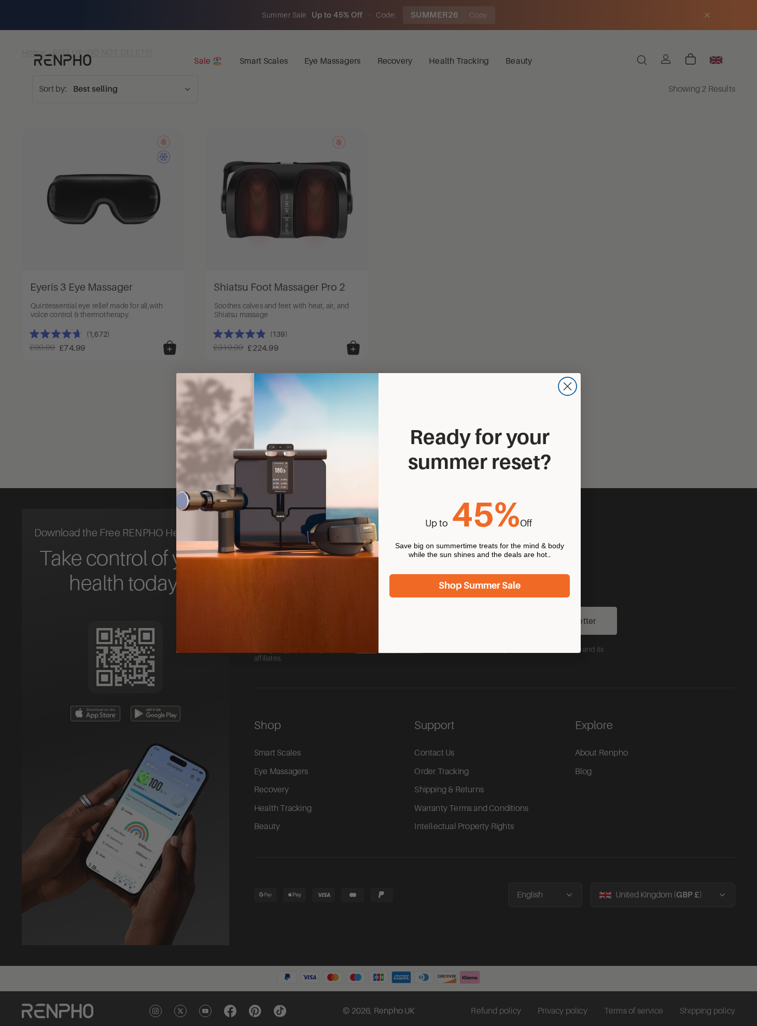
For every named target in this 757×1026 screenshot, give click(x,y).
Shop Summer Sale (480, 585)
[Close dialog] (567, 386)
